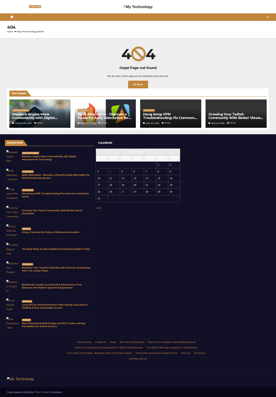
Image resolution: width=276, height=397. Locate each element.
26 (123, 192)
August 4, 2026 (88, 123)
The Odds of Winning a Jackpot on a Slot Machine (171, 347)
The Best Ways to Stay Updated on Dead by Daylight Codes (56, 249)
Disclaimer (199, 353)
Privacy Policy (84, 342)
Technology (83, 110)
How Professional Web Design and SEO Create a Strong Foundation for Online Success (53, 325)
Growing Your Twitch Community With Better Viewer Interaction (235, 117)
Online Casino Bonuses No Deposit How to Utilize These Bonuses (109, 347)
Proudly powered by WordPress (20, 392)
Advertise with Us (138, 358)
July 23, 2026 (218, 123)
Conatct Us (101, 342)
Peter (40, 123)
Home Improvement (21, 110)
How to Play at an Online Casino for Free (156, 353)
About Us (185, 353)
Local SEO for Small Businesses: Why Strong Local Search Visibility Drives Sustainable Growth (54, 306)
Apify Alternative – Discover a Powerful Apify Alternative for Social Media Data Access (103, 117)
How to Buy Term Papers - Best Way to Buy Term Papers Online (99, 353)
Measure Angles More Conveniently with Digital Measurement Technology (34, 117)
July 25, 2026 (153, 123)
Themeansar (57, 392)
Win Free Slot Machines (132, 342)
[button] (268, 17)
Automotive (27, 264)
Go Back (138, 84)
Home (10, 31)
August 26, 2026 (23, 123)
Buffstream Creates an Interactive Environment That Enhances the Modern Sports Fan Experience (52, 286)
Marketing (27, 301)
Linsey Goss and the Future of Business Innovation (50, 232)
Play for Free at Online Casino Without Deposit (171, 342)
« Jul (98, 207)
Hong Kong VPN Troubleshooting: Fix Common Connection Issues (168, 117)
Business (26, 229)
